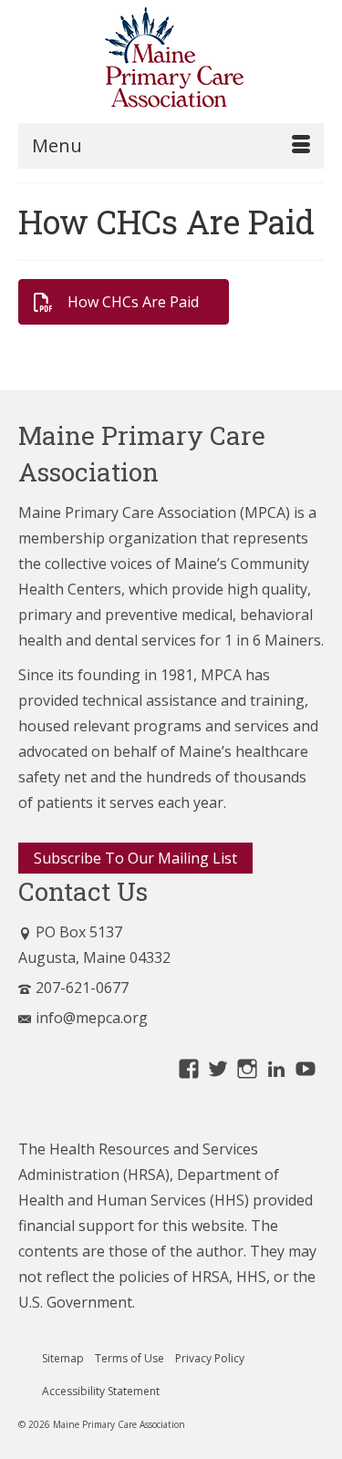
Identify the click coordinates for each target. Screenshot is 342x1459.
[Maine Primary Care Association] (171, 61)
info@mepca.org (92, 1018)
